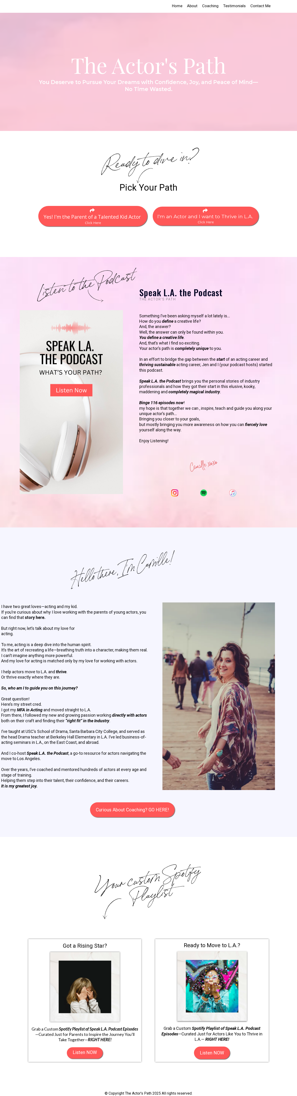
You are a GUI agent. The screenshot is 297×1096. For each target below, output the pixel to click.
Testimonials (234, 5)
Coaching (210, 5)
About (192, 5)
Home (177, 5)
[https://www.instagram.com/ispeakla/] (175, 492)
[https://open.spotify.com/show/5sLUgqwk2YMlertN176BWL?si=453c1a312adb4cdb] (204, 492)
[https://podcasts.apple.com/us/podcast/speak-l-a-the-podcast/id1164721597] (71, 402)
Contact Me (260, 5)
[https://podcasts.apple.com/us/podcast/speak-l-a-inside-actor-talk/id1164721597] (233, 492)
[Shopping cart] (290, 5)
